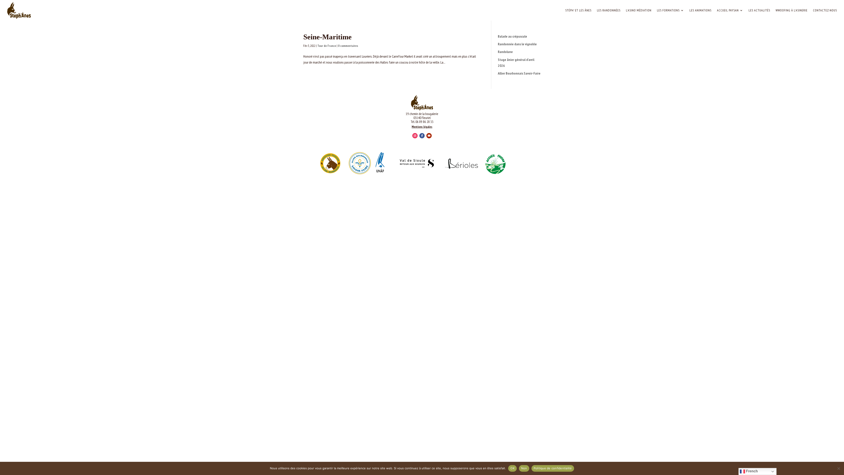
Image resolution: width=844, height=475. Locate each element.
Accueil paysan (728, 10)
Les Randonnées (608, 10)
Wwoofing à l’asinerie (792, 10)
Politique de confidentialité (553, 468)
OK (512, 468)
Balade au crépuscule (512, 36)
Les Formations (668, 10)
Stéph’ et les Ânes (578, 10)
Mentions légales (422, 127)
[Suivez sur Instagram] (415, 135)
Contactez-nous (825, 10)
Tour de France (326, 46)
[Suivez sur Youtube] (429, 135)
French (751, 471)
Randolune (505, 51)
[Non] (838, 468)
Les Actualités (759, 10)
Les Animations (700, 10)
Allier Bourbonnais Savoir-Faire (519, 73)
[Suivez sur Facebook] (422, 135)
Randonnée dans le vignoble (517, 44)
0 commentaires (348, 46)
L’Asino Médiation (638, 10)
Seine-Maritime (327, 37)
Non (524, 468)
